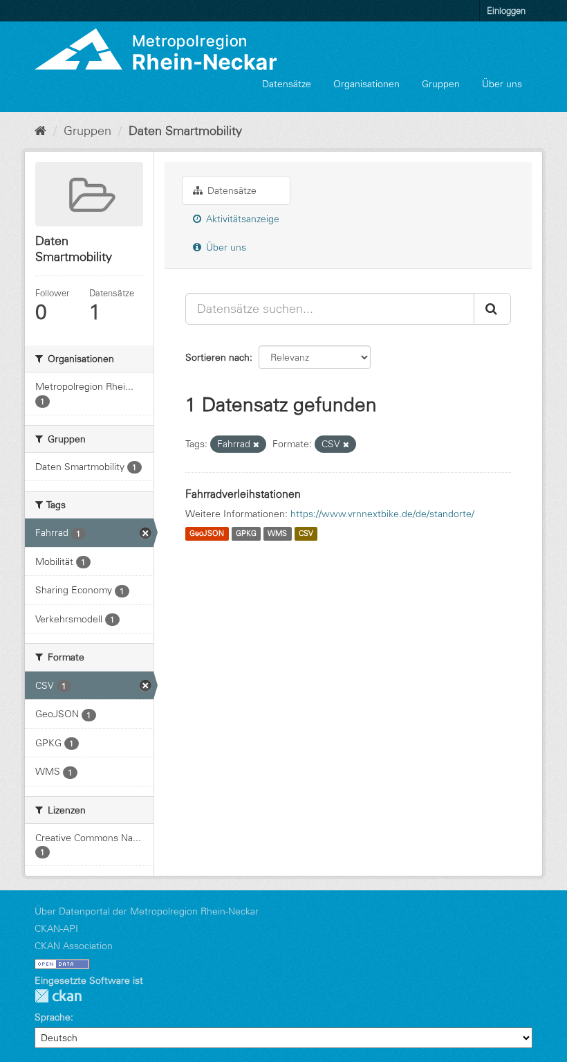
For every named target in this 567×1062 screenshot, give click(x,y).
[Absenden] (492, 309)
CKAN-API (56, 928)
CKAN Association (74, 945)
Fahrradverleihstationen (243, 494)
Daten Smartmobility (185, 130)
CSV (306, 534)
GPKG (246, 534)
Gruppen (441, 84)
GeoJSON (206, 534)
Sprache (53, 1017)
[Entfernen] (256, 444)
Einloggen (506, 10)
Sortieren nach (217, 357)
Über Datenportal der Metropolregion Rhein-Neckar (147, 911)
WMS (277, 534)
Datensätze (286, 84)
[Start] (40, 130)
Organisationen (366, 84)
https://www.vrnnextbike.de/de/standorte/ (382, 513)
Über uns (502, 84)
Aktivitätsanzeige (241, 219)
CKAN (58, 996)
